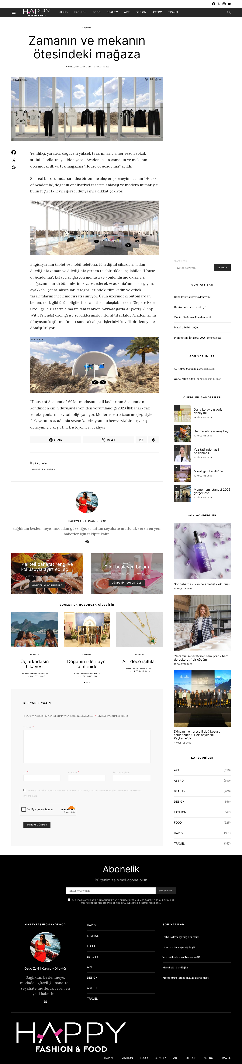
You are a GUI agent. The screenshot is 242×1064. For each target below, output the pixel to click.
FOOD (97, 12)
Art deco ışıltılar (139, 661)
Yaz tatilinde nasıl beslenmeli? (192, 317)
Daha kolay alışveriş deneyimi (192, 297)
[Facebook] (213, 3)
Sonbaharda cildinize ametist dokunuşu (202, 584)
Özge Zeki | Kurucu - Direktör (45, 968)
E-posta (73, 772)
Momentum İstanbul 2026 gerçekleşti (197, 337)
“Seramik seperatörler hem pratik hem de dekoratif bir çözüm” (201, 657)
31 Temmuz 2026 (88, 676)
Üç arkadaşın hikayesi (34, 664)
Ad (26, 772)
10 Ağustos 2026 (203, 476)
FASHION (80, 12)
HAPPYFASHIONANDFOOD (78, 67)
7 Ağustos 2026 (182, 743)
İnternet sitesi (121, 772)
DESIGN (141, 12)
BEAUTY (112, 12)
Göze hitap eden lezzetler (190, 379)
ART (127, 12)
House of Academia (44, 469)
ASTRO (157, 12)
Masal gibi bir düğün (186, 327)
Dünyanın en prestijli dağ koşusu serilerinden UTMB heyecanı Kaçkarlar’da (197, 735)
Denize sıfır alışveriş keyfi (190, 307)
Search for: (180, 261)
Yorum (27, 727)
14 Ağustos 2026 (203, 457)
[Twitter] (218, 3)
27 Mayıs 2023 (101, 67)
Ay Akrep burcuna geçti (188, 368)
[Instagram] (224, 3)
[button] (84, 682)
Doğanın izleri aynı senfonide (87, 664)
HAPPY (63, 12)
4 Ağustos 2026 (36, 676)
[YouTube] (229, 3)
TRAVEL (173, 12)
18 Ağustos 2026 (203, 417)
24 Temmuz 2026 (141, 671)
